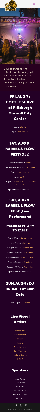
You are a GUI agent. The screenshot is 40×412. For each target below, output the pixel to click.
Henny (20, 339)
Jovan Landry (26, 238)
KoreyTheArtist (20, 351)
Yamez (28, 162)
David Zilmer (28, 252)
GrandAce (27, 262)
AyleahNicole (20, 331)
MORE (20, 359)
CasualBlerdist (20, 335)
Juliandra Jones (20, 347)
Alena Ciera (28, 248)
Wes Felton (28, 267)
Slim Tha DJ (23, 132)
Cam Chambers (27, 257)
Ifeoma (20, 343)
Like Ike (23, 127)
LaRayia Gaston (20, 355)
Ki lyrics (26, 243)
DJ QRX (23, 177)
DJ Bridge (26, 303)
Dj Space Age (30, 167)
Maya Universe (23, 172)
